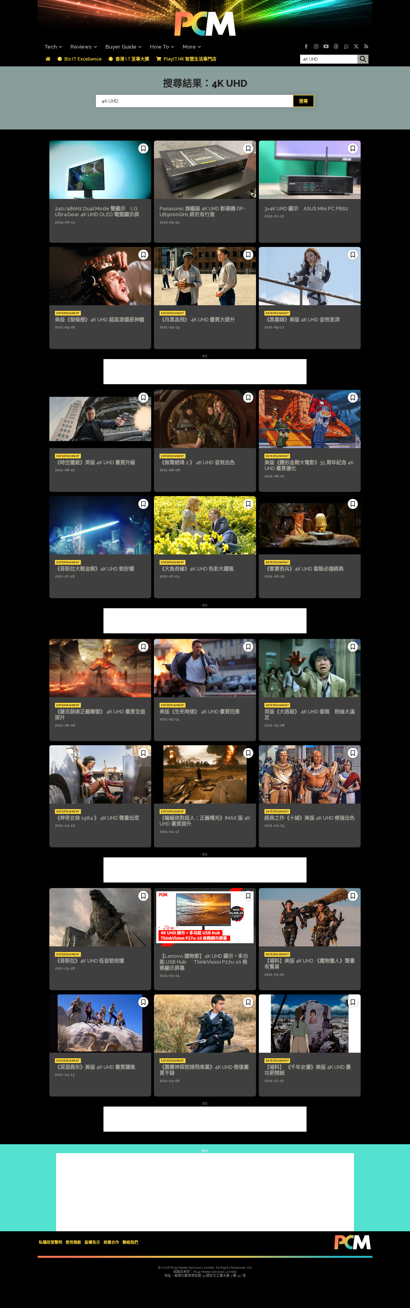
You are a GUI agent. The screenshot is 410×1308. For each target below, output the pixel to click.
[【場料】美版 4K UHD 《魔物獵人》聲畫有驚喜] (310, 917)
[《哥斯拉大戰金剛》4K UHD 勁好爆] (100, 525)
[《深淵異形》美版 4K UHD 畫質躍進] (100, 1023)
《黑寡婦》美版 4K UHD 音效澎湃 (302, 320)
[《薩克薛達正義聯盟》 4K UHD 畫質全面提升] (100, 668)
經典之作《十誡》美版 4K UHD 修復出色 (309, 818)
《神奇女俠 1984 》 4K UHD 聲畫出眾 (97, 818)
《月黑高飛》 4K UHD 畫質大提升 (197, 320)
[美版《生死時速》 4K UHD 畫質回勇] (205, 668)
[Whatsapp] (346, 47)
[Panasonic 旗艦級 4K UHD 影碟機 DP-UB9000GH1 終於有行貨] (205, 170)
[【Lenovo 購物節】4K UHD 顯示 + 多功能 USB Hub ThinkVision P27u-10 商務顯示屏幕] (205, 917)
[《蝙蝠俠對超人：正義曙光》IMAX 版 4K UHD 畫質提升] (205, 774)
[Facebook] (306, 47)
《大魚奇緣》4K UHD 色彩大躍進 (197, 569)
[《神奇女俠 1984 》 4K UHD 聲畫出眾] (100, 774)
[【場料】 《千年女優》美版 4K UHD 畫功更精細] (310, 1023)
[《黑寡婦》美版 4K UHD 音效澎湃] (310, 276)
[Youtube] (326, 47)
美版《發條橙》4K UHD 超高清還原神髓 (99, 320)
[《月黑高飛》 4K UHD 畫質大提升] (205, 276)
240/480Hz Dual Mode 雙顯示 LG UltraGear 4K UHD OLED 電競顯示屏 (97, 212)
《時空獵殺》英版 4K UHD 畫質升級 (95, 462)
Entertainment (67, 313)
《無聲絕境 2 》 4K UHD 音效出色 (197, 462)
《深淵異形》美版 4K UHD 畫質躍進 (95, 1067)
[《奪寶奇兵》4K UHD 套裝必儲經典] (310, 525)
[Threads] (336, 47)
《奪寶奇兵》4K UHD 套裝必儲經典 (304, 569)
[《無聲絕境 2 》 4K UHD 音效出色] (205, 419)
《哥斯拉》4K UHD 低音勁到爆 (89, 961)
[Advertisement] (205, 371)
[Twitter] (356, 47)
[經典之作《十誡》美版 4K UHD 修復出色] (310, 774)
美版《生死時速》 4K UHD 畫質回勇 (200, 712)
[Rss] (366, 47)
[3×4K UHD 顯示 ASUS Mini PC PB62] (310, 170)
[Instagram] (316, 47)
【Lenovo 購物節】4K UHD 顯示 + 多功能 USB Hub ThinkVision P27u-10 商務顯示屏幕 (204, 962)
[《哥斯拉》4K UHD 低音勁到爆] (100, 917)
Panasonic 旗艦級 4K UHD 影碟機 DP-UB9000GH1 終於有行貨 (202, 212)
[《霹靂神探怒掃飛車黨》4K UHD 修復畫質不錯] (205, 1023)
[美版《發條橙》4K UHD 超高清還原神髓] (100, 276)
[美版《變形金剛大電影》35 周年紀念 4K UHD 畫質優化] (310, 419)
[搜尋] (362, 59)
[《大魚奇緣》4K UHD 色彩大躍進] (205, 525)
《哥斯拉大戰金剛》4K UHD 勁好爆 (94, 569)
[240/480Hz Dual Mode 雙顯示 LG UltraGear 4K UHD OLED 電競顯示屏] (100, 170)
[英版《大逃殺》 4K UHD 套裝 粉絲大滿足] (310, 668)
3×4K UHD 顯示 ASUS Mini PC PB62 (306, 208)
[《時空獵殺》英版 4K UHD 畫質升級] (100, 419)
